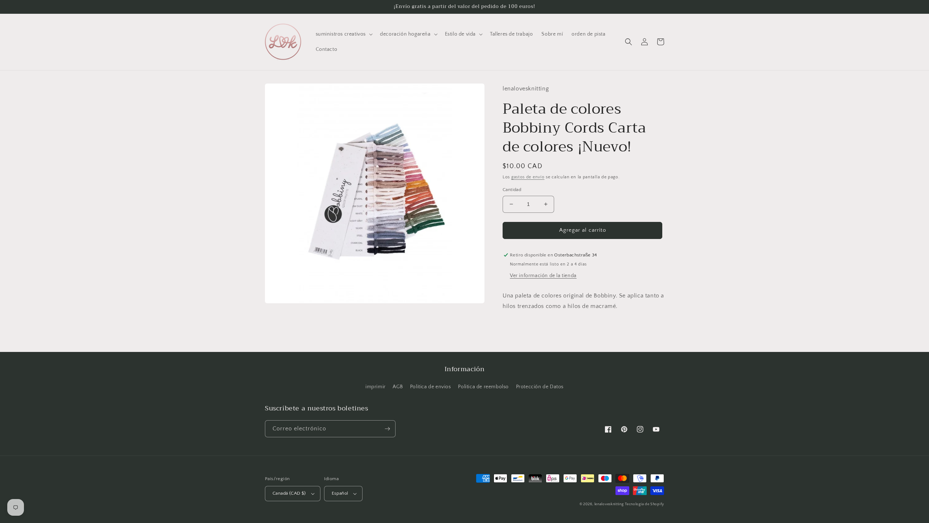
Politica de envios (430, 387)
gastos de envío (528, 177)
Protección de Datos (540, 387)
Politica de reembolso (483, 387)
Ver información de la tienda (543, 276)
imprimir (375, 387)
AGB (398, 387)
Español (340, 493)
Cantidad (512, 189)
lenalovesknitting (609, 504)
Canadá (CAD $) (289, 493)
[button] (343, 34)
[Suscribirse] (387, 428)
